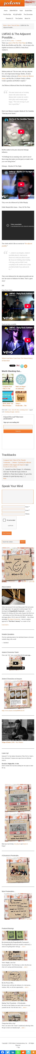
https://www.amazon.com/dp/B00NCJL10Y (13, 710)
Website (27, 514)
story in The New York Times (17, 43)
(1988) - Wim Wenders (12, 742)
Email (27, 510)
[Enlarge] (32, 722)
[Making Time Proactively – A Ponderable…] (18, 996)
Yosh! (21, 10)
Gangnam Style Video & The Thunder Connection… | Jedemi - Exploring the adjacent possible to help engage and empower (17, 462)
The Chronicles (28, 14)
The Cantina (18, 18)
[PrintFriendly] (22, 366)
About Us (27, 18)
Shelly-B (25, 844)
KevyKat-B (17, 844)
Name (26, 507)
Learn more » (5, 624)
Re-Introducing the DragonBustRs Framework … (16, 942)
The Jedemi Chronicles (13, 619)
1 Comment (18, 40)
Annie (12, 40)
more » (24, 946)
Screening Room (24, 410)
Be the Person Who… (8, 983)
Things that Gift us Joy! (8, 1023)
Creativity (17, 412)
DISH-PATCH (13, 10)
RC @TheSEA (17, 14)
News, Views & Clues (13, 410)
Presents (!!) (9, 18)
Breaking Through (9, 412)
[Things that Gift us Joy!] (18, 1016)
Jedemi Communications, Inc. (20, 1043)
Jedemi (12, 3)
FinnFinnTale (7, 14)
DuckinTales (28, 10)
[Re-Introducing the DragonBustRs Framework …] (18, 935)
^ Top (18, 1047)
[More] (25, 366)
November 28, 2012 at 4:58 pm (10, 466)
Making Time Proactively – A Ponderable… (14, 1003)
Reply (4, 478)
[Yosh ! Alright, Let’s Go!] (18, 956)
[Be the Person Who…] (18, 976)
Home (5, 10)
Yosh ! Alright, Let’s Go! (8, 962)
